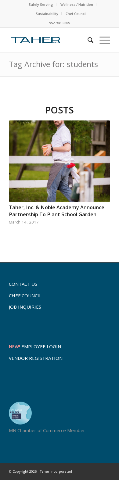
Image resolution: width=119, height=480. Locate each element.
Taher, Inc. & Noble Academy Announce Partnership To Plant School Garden (56, 211)
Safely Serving (41, 4)
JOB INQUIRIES (25, 307)
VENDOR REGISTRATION (36, 358)
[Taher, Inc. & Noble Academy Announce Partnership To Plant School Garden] (59, 161)
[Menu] (101, 40)
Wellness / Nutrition (76, 4)
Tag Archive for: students (53, 64)
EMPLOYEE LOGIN (35, 346)
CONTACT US (23, 284)
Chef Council (76, 13)
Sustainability (47, 13)
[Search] (87, 40)
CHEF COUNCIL (25, 295)
